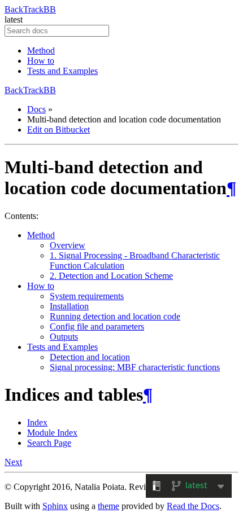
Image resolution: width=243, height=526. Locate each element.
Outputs (64, 336)
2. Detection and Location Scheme (111, 275)
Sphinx (55, 506)
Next (13, 462)
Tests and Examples (62, 71)
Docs (36, 109)
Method (41, 50)
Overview (67, 245)
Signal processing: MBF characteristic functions (135, 367)
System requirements (87, 296)
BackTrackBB (30, 9)
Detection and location (90, 357)
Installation (69, 306)
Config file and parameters (97, 326)
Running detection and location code (115, 316)
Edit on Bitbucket (58, 129)
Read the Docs (193, 506)
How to (40, 60)
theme (108, 506)
